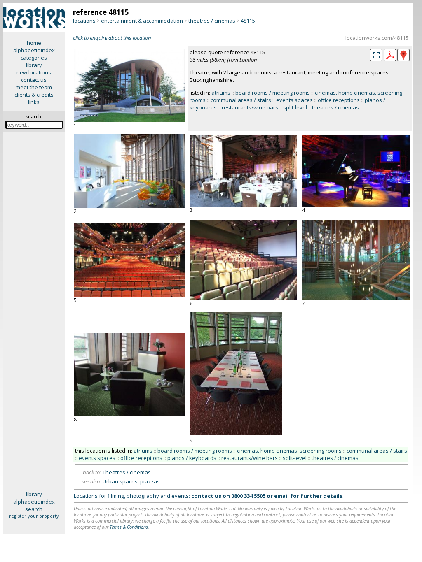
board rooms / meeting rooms (272, 92)
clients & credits (34, 94)
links (34, 102)
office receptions (339, 100)
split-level (295, 107)
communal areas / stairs (241, 100)
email (281, 495)
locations (84, 20)
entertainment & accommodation (142, 20)
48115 (248, 20)
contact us (34, 80)
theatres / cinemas (211, 20)
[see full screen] (376, 55)
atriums (220, 92)
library (34, 65)
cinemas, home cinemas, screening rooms (289, 450)
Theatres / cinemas (127, 472)
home (34, 42)
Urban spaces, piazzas (131, 481)
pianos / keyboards (191, 458)
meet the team (34, 87)
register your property (34, 516)
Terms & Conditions (129, 527)
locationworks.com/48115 (376, 38)
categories (34, 57)
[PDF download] (390, 59)
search (33, 509)
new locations (33, 72)
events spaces (294, 100)
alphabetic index (34, 50)
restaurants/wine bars (250, 107)
